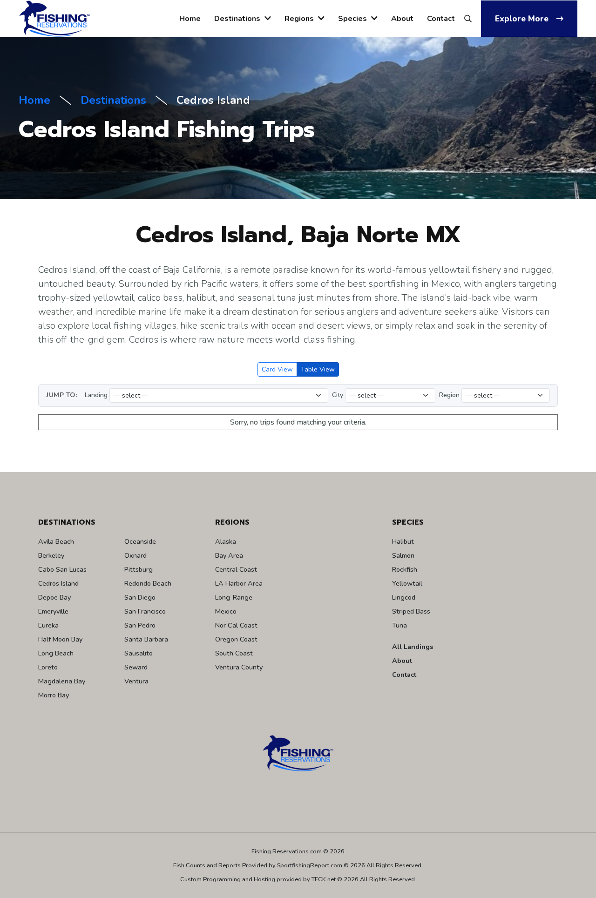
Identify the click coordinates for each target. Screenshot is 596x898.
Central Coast (236, 569)
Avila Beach (56, 541)
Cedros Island (58, 583)
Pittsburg (138, 569)
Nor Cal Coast (236, 625)
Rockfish (404, 569)
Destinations (238, 19)
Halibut (403, 541)
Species (353, 19)
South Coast (234, 653)
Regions (300, 19)
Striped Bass (411, 611)
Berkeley (51, 555)
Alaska (225, 541)
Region (449, 395)
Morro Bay (53, 695)
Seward (136, 667)
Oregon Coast (236, 639)
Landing (96, 395)
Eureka (48, 625)
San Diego (140, 597)
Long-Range (233, 597)
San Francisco (145, 611)
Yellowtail (407, 583)
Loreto (48, 667)
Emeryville (53, 611)
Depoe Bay (54, 597)
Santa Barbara (146, 639)
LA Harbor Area (239, 583)
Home (190, 19)
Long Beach (56, 653)
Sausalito (138, 653)
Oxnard (135, 555)
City (337, 395)
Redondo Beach (147, 583)
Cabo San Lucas (62, 569)
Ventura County (239, 667)
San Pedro (140, 625)
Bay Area (229, 555)
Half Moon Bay (60, 639)
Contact (441, 19)
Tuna (399, 625)
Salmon (403, 555)
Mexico (226, 611)
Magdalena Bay (61, 681)
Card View (277, 369)
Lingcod (403, 597)
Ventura (136, 681)
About (402, 19)
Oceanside (140, 541)
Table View (318, 369)
